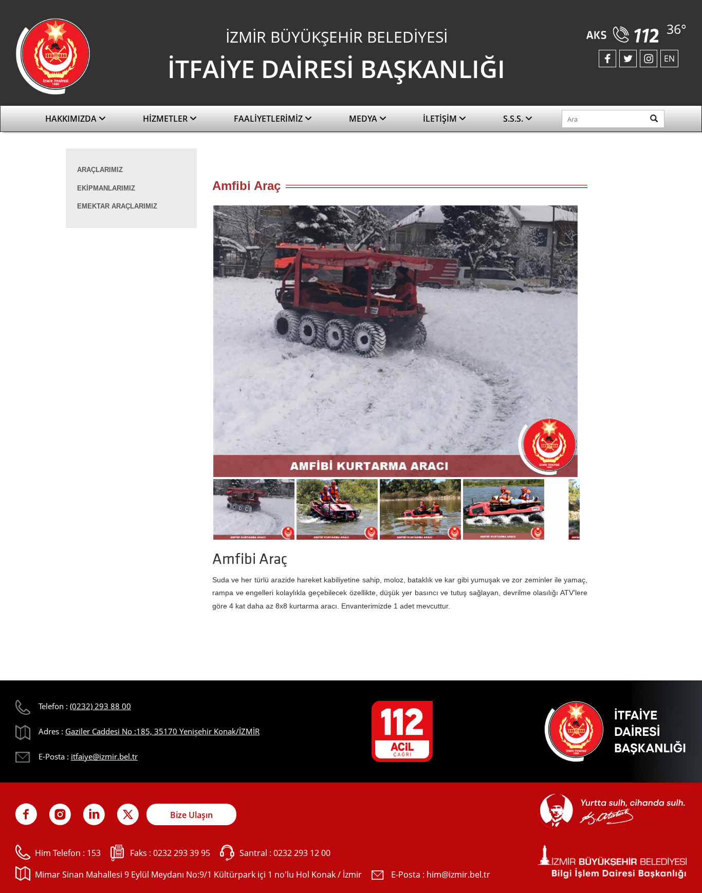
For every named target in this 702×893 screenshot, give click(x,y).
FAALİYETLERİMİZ (269, 118)
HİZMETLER (166, 118)
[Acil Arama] (624, 31)
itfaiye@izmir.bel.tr (104, 756)
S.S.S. (514, 118)
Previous (197, 344)
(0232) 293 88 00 (100, 706)
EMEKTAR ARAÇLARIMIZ (117, 206)
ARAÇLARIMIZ (100, 170)
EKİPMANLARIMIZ (106, 188)
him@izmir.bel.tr (458, 874)
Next (595, 344)
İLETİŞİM (441, 118)
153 (94, 853)
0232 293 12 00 (301, 853)
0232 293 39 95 (181, 853)
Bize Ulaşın (191, 815)
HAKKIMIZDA (72, 118)
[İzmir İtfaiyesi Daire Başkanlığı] (52, 55)
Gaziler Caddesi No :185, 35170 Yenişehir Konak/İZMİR (162, 731)
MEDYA (364, 118)
